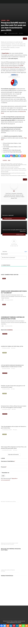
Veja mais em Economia (13, 454)
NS (5, 33)
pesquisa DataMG (5, 171)
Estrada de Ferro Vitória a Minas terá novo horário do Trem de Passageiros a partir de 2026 (13, 406)
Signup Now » (15, 478)
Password (4, 467)
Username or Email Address (8, 461)
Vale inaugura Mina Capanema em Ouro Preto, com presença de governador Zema (13, 447)
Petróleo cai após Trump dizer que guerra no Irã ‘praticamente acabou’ (13, 386)
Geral (8, 20)
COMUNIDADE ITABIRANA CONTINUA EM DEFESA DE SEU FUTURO (12, 318)
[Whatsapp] (3, 156)
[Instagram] (11, 156)
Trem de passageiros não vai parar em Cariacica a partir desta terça (13, 427)
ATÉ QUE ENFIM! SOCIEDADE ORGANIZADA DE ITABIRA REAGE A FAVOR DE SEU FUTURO (12, 366)
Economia (3, 20)
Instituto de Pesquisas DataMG (7, 168)
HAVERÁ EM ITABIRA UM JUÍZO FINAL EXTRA (12, 346)
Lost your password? (5, 480)
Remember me (5, 472)
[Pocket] (22, 156)
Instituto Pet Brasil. (18, 168)
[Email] (16, 156)
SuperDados (24, 175)
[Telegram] (19, 156)
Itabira (24, 168)
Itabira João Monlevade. (6, 170)
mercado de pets (23, 170)
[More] (24, 156)
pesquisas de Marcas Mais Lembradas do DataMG (11, 175)
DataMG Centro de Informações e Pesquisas (10, 167)
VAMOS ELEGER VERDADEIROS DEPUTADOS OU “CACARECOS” (14, 292)
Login (25, 251)
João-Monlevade (15, 170)
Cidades (4, 352)
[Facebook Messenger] (9, 156)
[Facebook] (6, 156)
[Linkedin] (14, 156)
